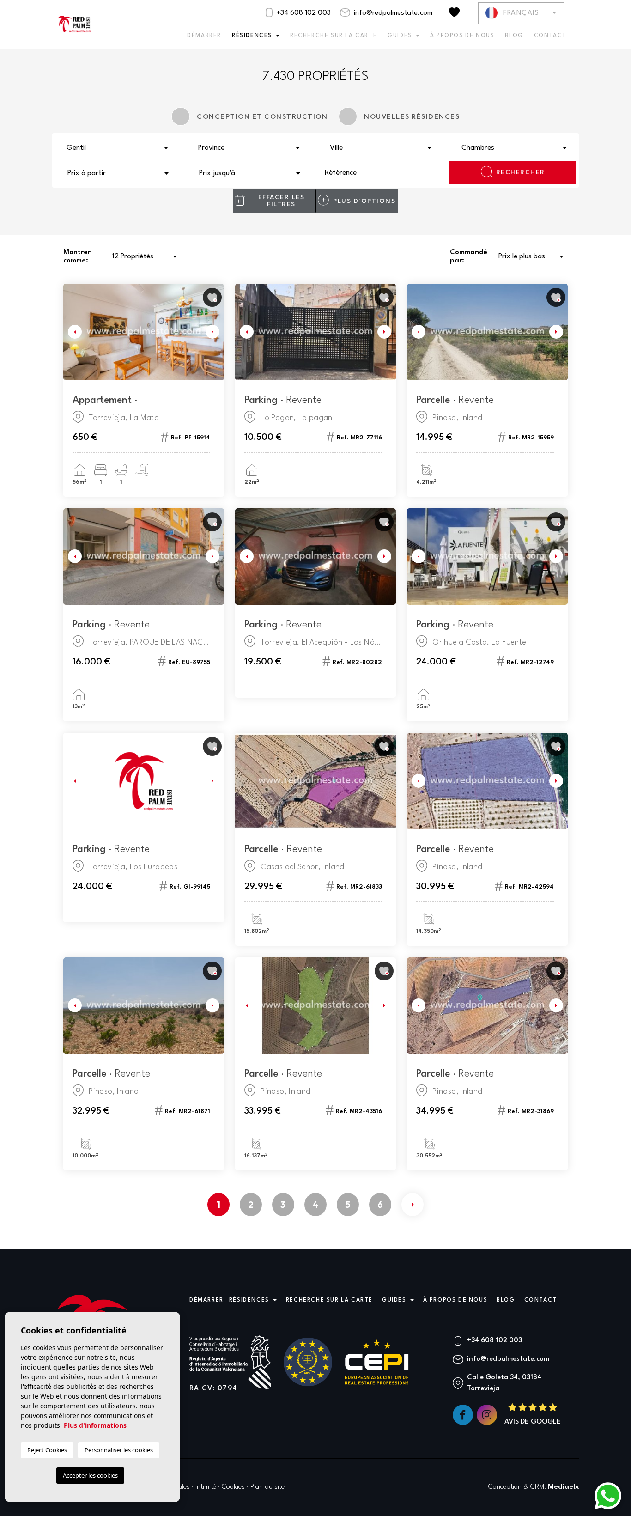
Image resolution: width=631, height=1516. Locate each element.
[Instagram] (488, 1414)
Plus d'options (364, 201)
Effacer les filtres (281, 200)
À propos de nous (462, 35)
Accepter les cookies (90, 1475)
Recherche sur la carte (333, 35)
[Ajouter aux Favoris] (212, 297)
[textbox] (120, 148)
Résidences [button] (252, 35)
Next (215, 332)
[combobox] (118, 147)
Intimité (205, 1487)
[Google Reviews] (532, 1414)
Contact (550, 35)
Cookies (233, 1487)
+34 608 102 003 (302, 13)
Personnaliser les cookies (119, 1450)
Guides (400, 35)
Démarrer (204, 35)
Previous (72, 332)
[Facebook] (464, 1414)
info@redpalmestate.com (392, 13)
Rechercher (520, 172)
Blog (514, 35)
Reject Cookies (47, 1450)
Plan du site (267, 1487)
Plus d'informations (95, 1425)
